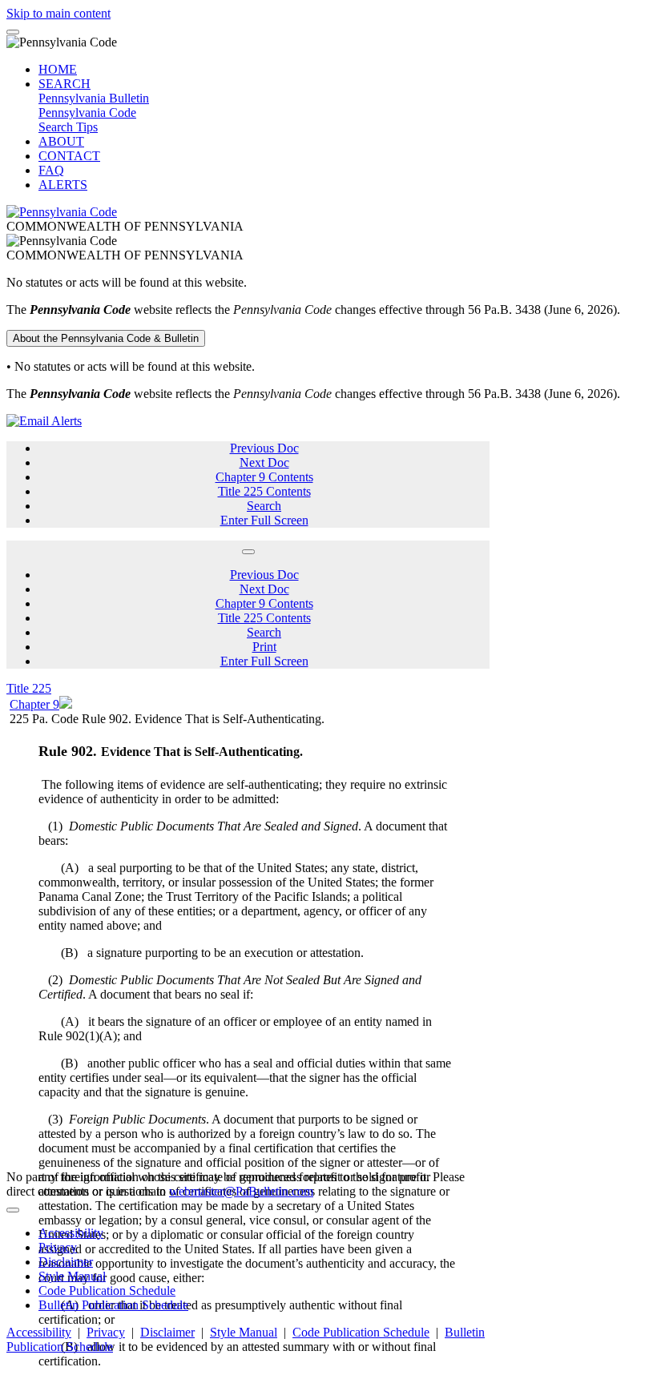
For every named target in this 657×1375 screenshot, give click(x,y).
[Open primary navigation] (12, 32)
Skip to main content (58, 13)
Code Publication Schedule (106, 1290)
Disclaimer (65, 1261)
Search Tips (68, 127)
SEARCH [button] (64, 83)
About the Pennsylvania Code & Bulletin (106, 338)
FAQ (51, 170)
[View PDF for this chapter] (65, 704)
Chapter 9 (34, 704)
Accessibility (70, 1233)
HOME (57, 69)
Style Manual (72, 1276)
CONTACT (69, 156)
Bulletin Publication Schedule (113, 1305)
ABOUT (61, 141)
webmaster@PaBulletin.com (241, 1191)
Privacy (57, 1247)
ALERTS (62, 184)
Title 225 (28, 688)
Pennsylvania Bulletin (93, 98)
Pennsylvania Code (87, 112)
